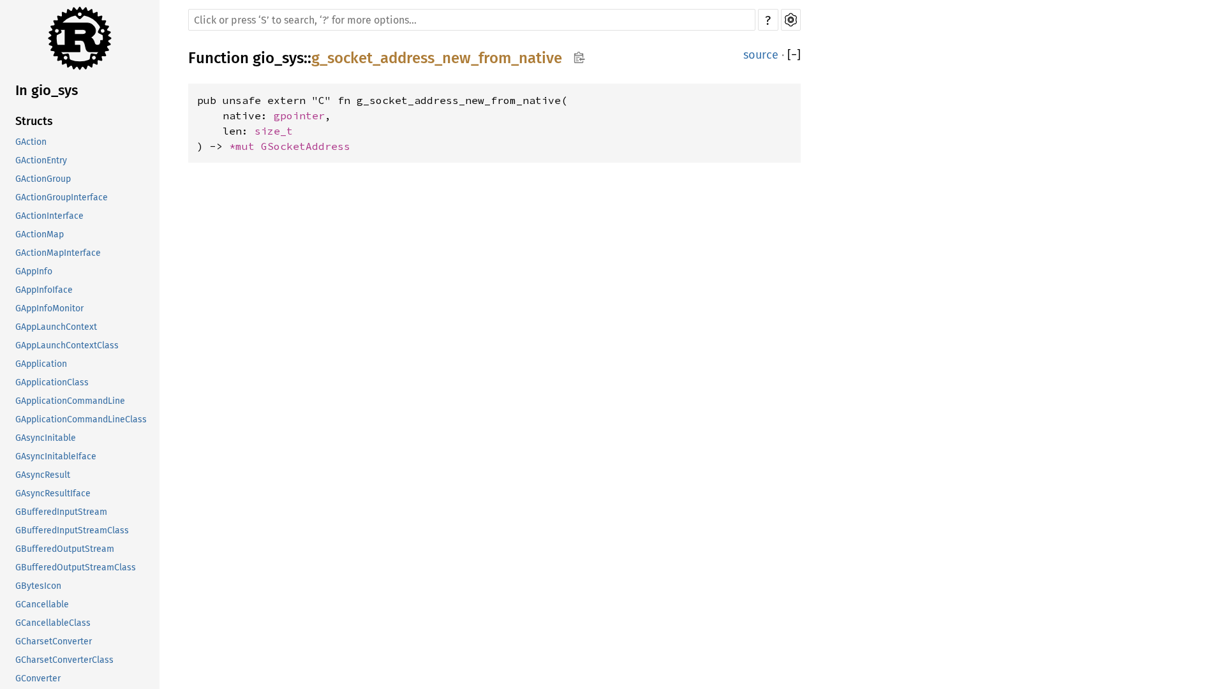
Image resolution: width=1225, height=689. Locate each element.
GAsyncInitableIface (55, 456)
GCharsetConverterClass (64, 660)
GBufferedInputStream (61, 512)
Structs (34, 121)
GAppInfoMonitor (49, 308)
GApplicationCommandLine (70, 401)
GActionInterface (49, 216)
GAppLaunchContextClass (67, 345)
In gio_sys (46, 90)
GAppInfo (33, 271)
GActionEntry (41, 160)
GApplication (41, 364)
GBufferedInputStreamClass (72, 530)
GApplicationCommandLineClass (81, 419)
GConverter (38, 678)
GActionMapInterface (58, 253)
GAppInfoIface (44, 290)
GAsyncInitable (45, 438)
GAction (31, 142)
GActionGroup (43, 179)
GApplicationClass (52, 382)
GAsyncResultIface (53, 493)
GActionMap (39, 234)
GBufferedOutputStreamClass (75, 567)
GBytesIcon (38, 586)
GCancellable (42, 604)
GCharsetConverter (53, 641)
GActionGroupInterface (61, 197)
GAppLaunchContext (56, 327)
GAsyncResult (42, 475)
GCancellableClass (53, 623)
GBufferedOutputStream (64, 549)
